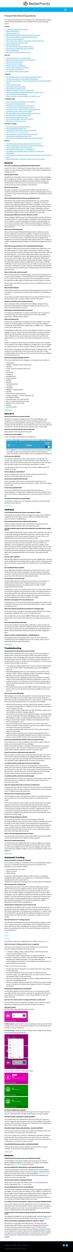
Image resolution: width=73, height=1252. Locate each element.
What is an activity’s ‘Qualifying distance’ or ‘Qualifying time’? (23, 96)
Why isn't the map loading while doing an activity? (19, 119)
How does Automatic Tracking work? (16, 128)
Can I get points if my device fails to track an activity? (21, 102)
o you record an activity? (16, 62)
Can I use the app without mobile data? (17, 94)
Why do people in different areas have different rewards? (22, 37)
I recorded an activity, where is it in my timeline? (19, 111)
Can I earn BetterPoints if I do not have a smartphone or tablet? (24, 77)
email (47, 941)
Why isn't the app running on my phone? (17, 117)
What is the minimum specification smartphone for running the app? (25, 92)
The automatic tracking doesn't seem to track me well (21, 130)
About (14, 1245)
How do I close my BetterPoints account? (17, 67)
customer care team (43, 1173)
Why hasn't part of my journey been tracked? (18, 115)
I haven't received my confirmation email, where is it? (20, 107)
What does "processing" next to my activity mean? (20, 90)
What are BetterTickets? (13, 44)
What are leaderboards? (12, 50)
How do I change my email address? (16, 65)
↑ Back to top (8, 410)
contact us (7, 1245)
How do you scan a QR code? (14, 63)
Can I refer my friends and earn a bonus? (17, 29)
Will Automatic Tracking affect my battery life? (19, 136)
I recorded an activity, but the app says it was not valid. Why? (23, 109)
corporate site (18, 1164)
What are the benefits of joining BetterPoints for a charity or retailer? (25, 159)
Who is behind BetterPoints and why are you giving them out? (23, 35)
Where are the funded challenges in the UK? (18, 52)
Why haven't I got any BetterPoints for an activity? (20, 105)
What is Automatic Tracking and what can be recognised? (22, 134)
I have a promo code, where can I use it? (17, 43)
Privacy (25, 1245)
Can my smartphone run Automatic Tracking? (18, 126)
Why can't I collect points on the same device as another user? (23, 113)
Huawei (6, 933)
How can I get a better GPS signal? (15, 103)
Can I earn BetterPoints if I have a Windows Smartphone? (22, 79)
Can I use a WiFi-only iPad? (13, 84)
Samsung (7, 938)
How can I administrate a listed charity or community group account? (25, 145)
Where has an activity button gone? (16, 121)
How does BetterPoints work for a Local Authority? (20, 149)
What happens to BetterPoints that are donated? (20, 48)
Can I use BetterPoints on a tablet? (16, 86)
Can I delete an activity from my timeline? (17, 71)
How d (8, 62)
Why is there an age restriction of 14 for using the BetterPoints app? (25, 41)
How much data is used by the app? (16, 88)
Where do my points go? (12, 33)
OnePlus (6, 936)
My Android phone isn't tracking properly (17, 132)
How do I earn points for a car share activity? (18, 58)
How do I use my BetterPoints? (15, 69)
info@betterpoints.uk (43, 1218)
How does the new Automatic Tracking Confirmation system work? (24, 138)
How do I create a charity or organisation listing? (19, 147)
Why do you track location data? (15, 39)
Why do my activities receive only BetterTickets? (19, 46)
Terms (19, 1245)
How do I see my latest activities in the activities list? (21, 60)
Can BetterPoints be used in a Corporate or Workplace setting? (23, 143)
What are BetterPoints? (12, 31)
